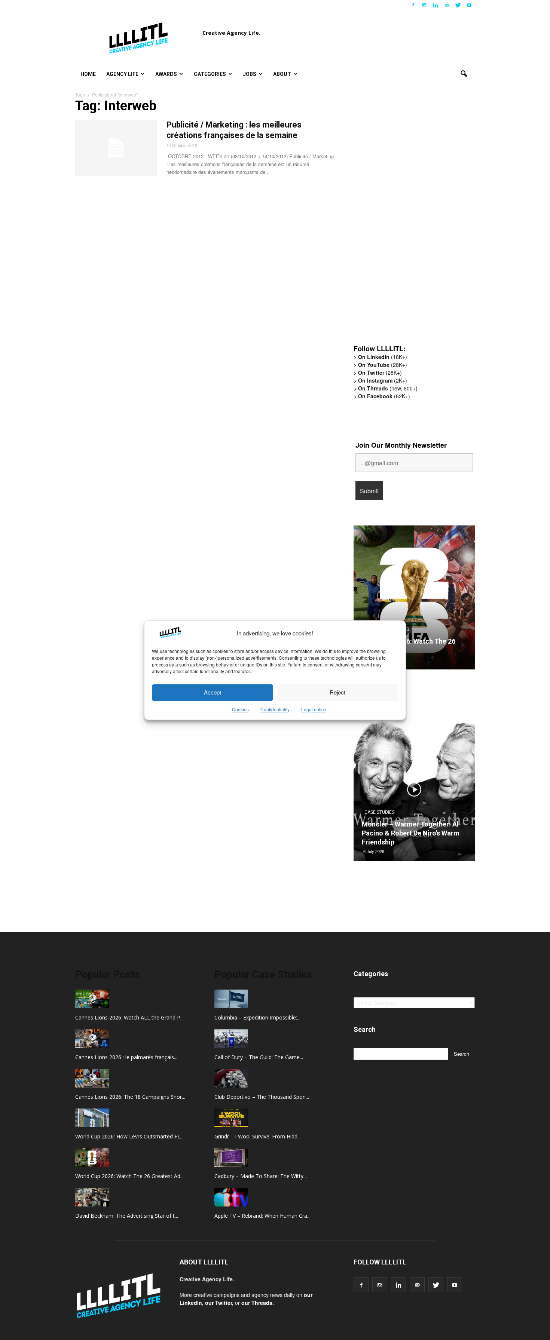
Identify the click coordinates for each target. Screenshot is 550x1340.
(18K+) (382, 357)
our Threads (256, 1302)
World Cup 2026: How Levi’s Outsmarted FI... (128, 1136)
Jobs (249, 74)
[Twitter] (458, 5)
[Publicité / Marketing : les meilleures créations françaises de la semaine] (116, 148)
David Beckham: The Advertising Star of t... (126, 1215)
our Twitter (218, 1302)
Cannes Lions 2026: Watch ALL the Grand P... (129, 1017)
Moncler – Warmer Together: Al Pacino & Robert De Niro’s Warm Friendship (410, 833)
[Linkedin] (435, 5)
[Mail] (446, 5)
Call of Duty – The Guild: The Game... (258, 1057)
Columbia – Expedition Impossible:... (257, 1017)
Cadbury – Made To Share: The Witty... (260, 1176)
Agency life (122, 74)
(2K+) (382, 380)
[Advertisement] (410, 222)
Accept (212, 692)
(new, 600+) (388, 388)
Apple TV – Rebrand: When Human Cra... (262, 1215)
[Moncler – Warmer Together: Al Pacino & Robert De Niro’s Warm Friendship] (414, 792)
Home (88, 74)
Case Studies (379, 812)
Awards (166, 74)
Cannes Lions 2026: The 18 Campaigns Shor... (130, 1096)
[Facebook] (413, 5)
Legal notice (313, 709)
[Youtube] (469, 5)
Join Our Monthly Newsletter (401, 445)
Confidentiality (275, 709)
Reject (337, 692)
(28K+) (382, 364)
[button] (464, 74)
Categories (210, 74)
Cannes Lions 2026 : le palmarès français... (126, 1057)
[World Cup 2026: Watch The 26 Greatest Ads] (414, 600)
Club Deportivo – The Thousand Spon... (261, 1096)
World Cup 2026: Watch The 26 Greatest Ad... (129, 1176)
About (282, 74)
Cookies (240, 709)
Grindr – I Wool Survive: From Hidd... (257, 1136)
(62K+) (384, 396)
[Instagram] (424, 5)
